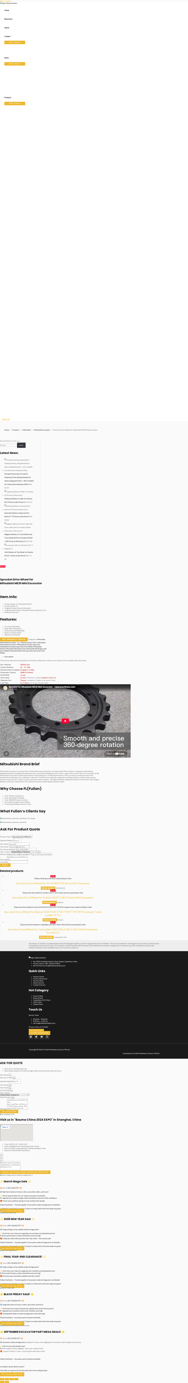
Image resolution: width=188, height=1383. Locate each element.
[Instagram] (47, 1037)
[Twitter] (36, 1037)
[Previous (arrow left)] (2, 1382)
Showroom (8, 19)
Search (21, 445)
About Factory (38, 983)
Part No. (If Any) (6, 1078)
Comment (4, 862)
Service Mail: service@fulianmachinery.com (49, 966)
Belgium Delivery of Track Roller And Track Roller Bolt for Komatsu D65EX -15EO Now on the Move (18, 537)
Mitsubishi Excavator (8, 642)
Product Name (6, 837)
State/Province (6, 1097)
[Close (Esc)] (2, 1379)
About (6, 28)
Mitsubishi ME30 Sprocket (15, 649)
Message (3, 860)
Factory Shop (38, 996)
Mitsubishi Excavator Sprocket (28, 644)
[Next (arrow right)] (7, 1382)
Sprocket (29, 651)
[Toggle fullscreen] (11, 1379)
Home (6, 10)
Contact (7, 36)
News (6, 58)
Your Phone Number (8, 849)
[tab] (52, 657)
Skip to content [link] (5, 1)
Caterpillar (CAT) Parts (41, 1000)
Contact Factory (39, 985)
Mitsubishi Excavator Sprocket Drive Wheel (16, 647)
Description (8, 657)
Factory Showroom (40, 979)
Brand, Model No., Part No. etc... (10, 441)
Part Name (4, 1075)
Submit (5, 865)
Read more (48, 888)
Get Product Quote (13, 639)
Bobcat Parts (38, 998)
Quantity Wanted (7, 840)
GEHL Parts (37, 1002)
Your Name (5, 844)
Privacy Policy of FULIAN (38, 1027)
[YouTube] (42, 1037)
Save (3, 566)
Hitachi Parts (38, 1004)
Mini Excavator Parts (29, 642)
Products (7, 97)
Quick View (67, 878)
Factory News (38, 981)
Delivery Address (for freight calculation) (16, 854)
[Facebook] (31, 1037)
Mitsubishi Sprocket (17, 651)
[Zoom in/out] (16, 1379)
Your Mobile (5, 1090)
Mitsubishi (41, 639)
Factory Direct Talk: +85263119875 (46, 963)
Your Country (5, 852)
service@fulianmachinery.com (44, 1023)
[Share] (7, 1379)
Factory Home (38, 977)
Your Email (4, 847)
